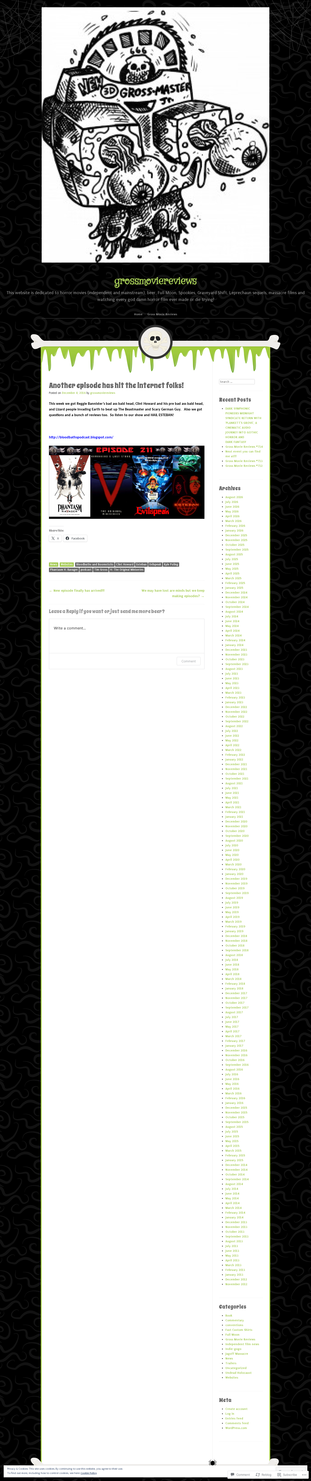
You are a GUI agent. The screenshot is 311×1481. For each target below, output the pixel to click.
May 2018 (231, 969)
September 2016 (236, 1064)
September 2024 (236, 607)
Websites (67, 564)
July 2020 (231, 845)
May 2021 (231, 797)
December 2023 (236, 649)
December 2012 (236, 1279)
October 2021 (234, 773)
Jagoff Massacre (236, 1353)
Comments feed (237, 1423)
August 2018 (234, 955)
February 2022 (235, 754)
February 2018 (235, 983)
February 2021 (235, 812)
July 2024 (231, 616)
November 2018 (236, 940)
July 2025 (231, 559)
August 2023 (234, 669)
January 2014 (234, 1217)
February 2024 (235, 640)
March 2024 (233, 635)
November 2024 (236, 597)
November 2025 (236, 540)
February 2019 (235, 926)
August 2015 (234, 1126)
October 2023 (234, 659)
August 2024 (234, 611)
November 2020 (236, 826)
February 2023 (235, 697)
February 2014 (235, 1212)
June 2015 (232, 1136)
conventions (234, 1325)
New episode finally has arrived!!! (77, 591)
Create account (236, 1409)
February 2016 (235, 1098)
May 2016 (231, 1084)
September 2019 (236, 893)
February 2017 (235, 1041)
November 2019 (236, 883)
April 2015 (232, 1146)
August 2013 (234, 1241)
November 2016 (236, 1055)
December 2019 (236, 878)
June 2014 (232, 1193)
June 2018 (232, 964)
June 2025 (232, 564)
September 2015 (236, 1122)
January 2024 (234, 645)
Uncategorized (236, 1368)
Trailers (230, 1363)
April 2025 (232, 573)
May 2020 (231, 855)
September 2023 (236, 664)
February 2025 (235, 583)
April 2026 (232, 516)
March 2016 (233, 1093)
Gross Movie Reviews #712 (244, 465)
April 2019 (232, 917)
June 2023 (232, 678)
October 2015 (234, 1117)
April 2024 (232, 630)
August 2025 (234, 554)
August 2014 (234, 1184)
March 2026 (233, 521)
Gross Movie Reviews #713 (244, 461)
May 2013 (231, 1255)
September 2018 (236, 950)
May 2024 (231, 626)
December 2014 (236, 1165)
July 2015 (231, 1131)
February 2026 (235, 525)
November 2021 (236, 769)
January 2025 (234, 587)
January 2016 (234, 1103)
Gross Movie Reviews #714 (244, 446)
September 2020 (236, 835)
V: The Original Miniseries (126, 569)
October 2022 (234, 716)
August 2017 (234, 1012)
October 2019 (234, 888)
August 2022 (234, 726)
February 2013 (235, 1270)
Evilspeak (155, 564)
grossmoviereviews (155, 281)
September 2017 (236, 1007)
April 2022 (232, 745)
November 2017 (236, 998)
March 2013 (233, 1265)
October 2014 (234, 1174)
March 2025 (233, 578)
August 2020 (234, 840)
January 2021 (234, 816)
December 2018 (236, 936)
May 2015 (231, 1141)
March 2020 (233, 864)
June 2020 (232, 850)
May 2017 (231, 1026)
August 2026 (234, 497)
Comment (188, 661)
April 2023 (232, 688)
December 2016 (236, 1050)
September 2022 (236, 721)
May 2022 (231, 740)
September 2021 (236, 778)
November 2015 (236, 1112)
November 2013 (236, 1227)
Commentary (234, 1320)
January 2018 (234, 988)
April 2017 (232, 1031)
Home (138, 314)
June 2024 (232, 621)
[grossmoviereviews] (155, 135)
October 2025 (234, 545)
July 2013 (231, 1246)
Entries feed (234, 1418)
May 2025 (231, 568)
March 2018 (233, 979)
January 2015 (234, 1160)
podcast (86, 569)
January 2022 (234, 759)
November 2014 (236, 1169)
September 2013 (236, 1236)
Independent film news (242, 1344)
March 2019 (233, 921)
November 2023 (236, 654)
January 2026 (234, 530)
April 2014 (232, 1203)
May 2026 (231, 511)
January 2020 (234, 874)
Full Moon (232, 1334)
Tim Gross (100, 569)
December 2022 (236, 707)
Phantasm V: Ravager (64, 569)
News (53, 564)
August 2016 (234, 1069)
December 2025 (236, 535)
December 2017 (236, 993)
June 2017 (232, 1022)
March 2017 (233, 1036)
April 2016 (232, 1088)
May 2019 (231, 912)
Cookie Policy (89, 1473)
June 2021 (232, 793)
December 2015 (236, 1107)
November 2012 (236, 1284)
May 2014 (231, 1198)
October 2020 (234, 831)
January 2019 (234, 931)
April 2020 (232, 859)
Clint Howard (124, 564)
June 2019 (232, 907)
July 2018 (231, 960)
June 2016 (232, 1079)
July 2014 (231, 1188)
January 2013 (234, 1274)
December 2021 (236, 764)
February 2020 (235, 869)
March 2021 (233, 807)
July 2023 (231, 673)
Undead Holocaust (238, 1372)
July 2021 (231, 788)
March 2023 (233, 692)
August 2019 (234, 898)
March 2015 (233, 1150)
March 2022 (233, 750)
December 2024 (236, 592)
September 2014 (236, 1179)
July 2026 (231, 502)
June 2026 (232, 506)
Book (228, 1315)
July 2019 (231, 902)
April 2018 (232, 974)
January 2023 (234, 702)
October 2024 (234, 602)
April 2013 (232, 1260)
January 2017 (234, 1045)
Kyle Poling (171, 564)
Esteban (141, 564)
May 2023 (231, 683)
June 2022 (232, 735)
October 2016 (234, 1060)
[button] (126, 482)
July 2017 (231, 1017)
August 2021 (234, 783)
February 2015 (235, 1155)
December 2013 (236, 1222)
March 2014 (233, 1208)
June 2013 (232, 1250)
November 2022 (236, 711)
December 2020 (236, 821)
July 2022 (231, 731)
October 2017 (234, 1002)
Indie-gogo (233, 1349)
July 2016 (231, 1074)
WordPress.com (236, 1428)
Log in (229, 1413)
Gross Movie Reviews (162, 314)
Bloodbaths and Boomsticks (94, 564)
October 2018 (234, 945)
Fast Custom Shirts (238, 1330)
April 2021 (232, 802)
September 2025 (236, 549)
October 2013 (234, 1231)
